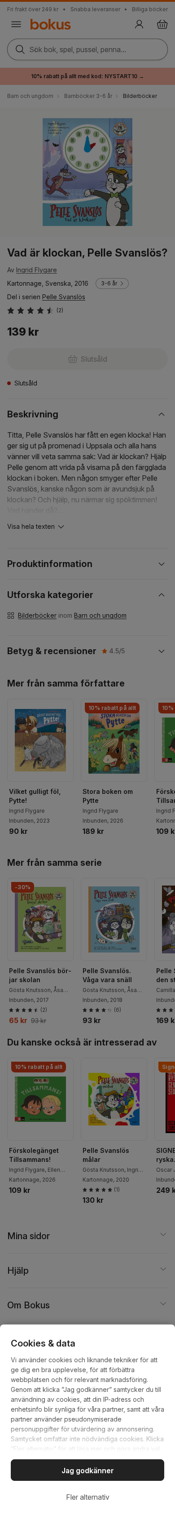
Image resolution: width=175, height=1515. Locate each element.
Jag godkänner (87, 1470)
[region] (87, 1420)
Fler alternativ (87, 1497)
